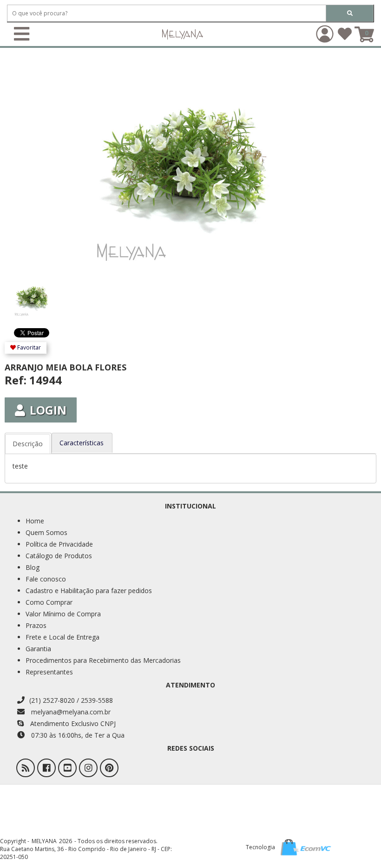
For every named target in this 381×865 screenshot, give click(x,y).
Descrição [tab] (28, 443)
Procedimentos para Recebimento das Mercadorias (103, 660)
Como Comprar (49, 602)
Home (35, 520)
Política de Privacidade (59, 544)
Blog (32, 567)
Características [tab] (81, 442)
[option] (35, 293)
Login (48, 410)
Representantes (49, 671)
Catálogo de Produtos (59, 555)
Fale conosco (46, 578)
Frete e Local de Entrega (62, 637)
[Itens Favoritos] (345, 37)
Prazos (36, 625)
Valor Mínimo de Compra (63, 613)
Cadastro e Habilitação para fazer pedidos (89, 590)
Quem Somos (46, 532)
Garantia (38, 648)
